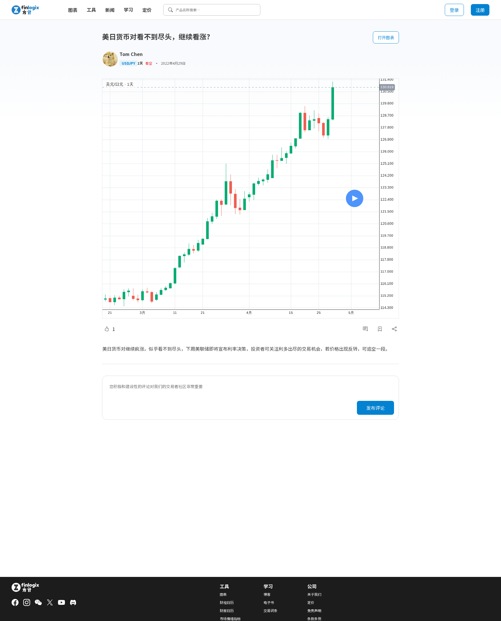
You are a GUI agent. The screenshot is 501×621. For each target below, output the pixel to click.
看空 (148, 63)
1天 (140, 63)
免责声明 (314, 610)
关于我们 (314, 594)
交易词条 (270, 610)
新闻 (110, 9)
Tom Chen (131, 53)
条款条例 (314, 618)
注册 (480, 9)
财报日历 (227, 610)
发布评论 (375, 407)
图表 (72, 9)
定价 (147, 9)
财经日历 (227, 602)
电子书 (269, 602)
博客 (267, 594)
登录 (454, 9)
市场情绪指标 (230, 618)
